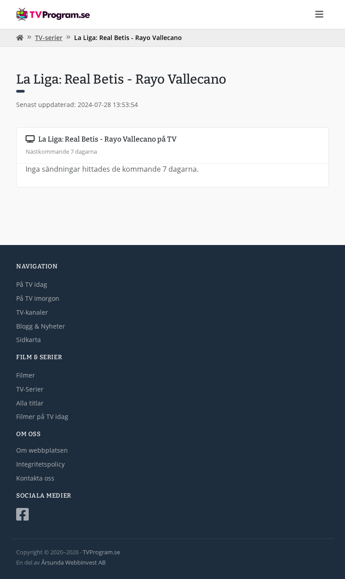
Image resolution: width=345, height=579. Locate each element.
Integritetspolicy (40, 464)
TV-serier (48, 37)
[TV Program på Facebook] (172, 514)
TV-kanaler (32, 312)
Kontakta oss (35, 478)
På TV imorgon (37, 298)
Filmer (25, 375)
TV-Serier (30, 389)
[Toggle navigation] (319, 14)
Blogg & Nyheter (40, 326)
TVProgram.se (101, 552)
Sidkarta (28, 339)
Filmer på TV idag (42, 416)
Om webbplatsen (42, 450)
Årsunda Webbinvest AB (73, 562)
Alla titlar (30, 403)
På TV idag (31, 284)
